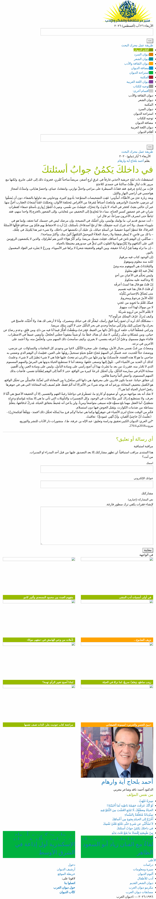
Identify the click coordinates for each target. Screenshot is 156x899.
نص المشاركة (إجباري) (140, 499)
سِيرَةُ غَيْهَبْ (146, 801)
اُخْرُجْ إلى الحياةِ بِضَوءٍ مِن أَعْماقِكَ (132, 819)
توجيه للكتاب (141, 86)
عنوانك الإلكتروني (143, 478)
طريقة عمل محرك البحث (137, 45)
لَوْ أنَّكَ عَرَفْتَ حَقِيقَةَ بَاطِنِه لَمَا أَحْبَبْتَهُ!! (130, 805)
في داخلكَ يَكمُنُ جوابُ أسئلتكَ (135, 828)
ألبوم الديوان (145, 873)
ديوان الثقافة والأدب (136, 63)
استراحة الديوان (139, 72)
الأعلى (152, 860)
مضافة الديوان (140, 68)
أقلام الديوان (141, 49)
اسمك (149, 463)
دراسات (148, 864)
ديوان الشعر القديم (141, 883)
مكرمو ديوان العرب (141, 887)
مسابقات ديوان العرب (139, 892)
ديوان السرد (141, 54)
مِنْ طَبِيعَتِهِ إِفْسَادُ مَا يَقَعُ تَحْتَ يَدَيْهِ (132, 832)
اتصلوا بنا (69, 883)
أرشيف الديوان (66, 869)
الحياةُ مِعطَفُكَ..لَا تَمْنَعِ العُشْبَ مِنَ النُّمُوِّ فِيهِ (126, 810)
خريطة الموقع (66, 873)
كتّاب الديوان (67, 892)
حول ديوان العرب (64, 887)
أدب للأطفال (145, 878)
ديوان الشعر (141, 59)
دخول (71, 864)
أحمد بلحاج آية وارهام (131, 160)
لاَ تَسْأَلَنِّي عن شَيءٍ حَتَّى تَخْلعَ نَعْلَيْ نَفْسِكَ (128, 823)
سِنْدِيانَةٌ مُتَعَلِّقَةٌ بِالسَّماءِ (139, 814)
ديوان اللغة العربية (138, 81)
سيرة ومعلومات (143, 869)
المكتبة (144, 77)
